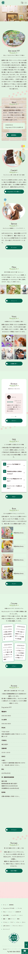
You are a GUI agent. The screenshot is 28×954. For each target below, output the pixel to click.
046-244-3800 (6, 716)
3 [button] (13, 416)
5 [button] (15, 416)
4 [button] (14, 416)
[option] (8, 289)
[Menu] (25, 2)
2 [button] (12, 416)
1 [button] (11, 416)
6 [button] (16, 416)
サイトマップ (6, 929)
